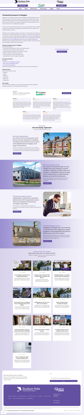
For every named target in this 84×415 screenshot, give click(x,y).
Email (51, 373)
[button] (34, 9)
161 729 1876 (56, 400)
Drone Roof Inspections (9, 65)
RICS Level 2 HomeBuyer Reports (11, 61)
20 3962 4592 (57, 402)
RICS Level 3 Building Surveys (14, 39)
